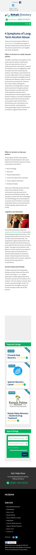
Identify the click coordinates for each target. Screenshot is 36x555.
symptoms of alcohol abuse (13, 232)
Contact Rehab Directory (13, 523)
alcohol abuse (9, 43)
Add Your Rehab (13, 10)
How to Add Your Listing (13, 518)
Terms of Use (9, 549)
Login (11, 8)
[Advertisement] (18, 131)
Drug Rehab (9, 520)
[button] (26, 24)
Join (15, 8)
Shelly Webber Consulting (23, 547)
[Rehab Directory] (18, 16)
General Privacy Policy (20, 549)
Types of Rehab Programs (14, 526)
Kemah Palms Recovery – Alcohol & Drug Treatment (18, 415)
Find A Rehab (10, 509)
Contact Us (9, 531)
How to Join (10, 512)
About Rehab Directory (13, 507)
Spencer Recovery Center (16, 383)
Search (25, 454)
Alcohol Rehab (10, 515)
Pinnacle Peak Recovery (14, 356)
